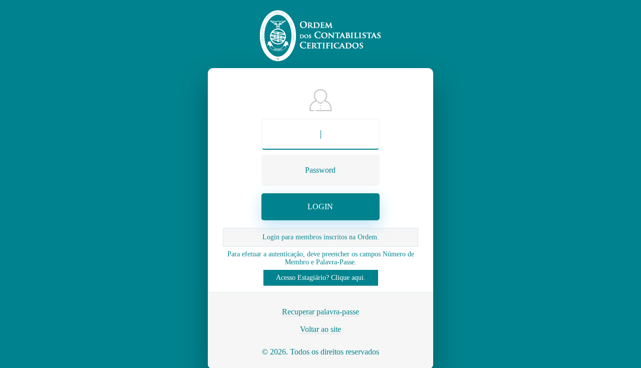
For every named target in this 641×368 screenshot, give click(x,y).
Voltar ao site (320, 329)
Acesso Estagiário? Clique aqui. (321, 277)
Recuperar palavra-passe (320, 311)
